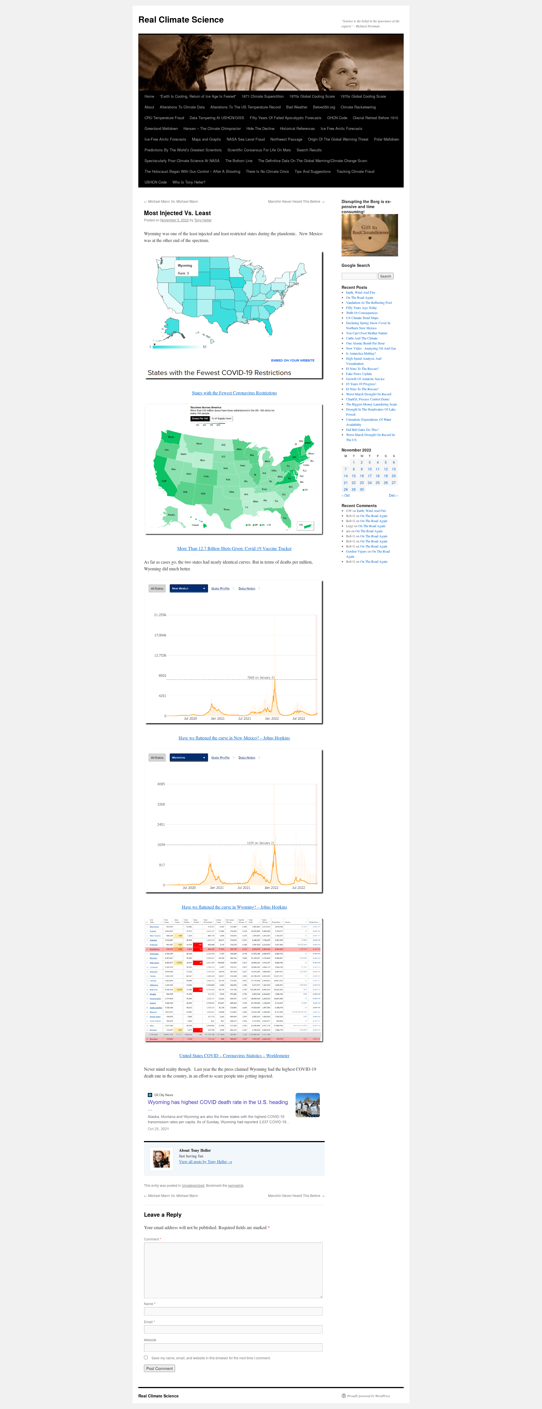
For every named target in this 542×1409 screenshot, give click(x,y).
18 (378, 475)
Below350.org (324, 107)
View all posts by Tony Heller (205, 1161)
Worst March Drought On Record (368, 394)
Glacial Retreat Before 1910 (375, 117)
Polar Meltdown (386, 139)
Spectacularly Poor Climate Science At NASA (182, 160)
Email (149, 1321)
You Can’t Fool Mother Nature (366, 333)
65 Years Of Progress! (361, 383)
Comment (152, 1238)
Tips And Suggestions (313, 171)
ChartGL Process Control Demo (367, 399)
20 (394, 475)
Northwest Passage (286, 139)
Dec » (393, 495)
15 (354, 475)
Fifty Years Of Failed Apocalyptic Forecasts (286, 117)
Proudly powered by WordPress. (369, 1395)
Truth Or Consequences (362, 312)
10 (370, 468)
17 (370, 475)
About (149, 107)
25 (378, 482)
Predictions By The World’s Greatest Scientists (183, 149)
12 (386, 468)
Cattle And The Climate (361, 338)
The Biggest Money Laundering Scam (371, 404)
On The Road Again (359, 297)
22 (354, 482)
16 (362, 475)
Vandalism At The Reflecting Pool (369, 302)
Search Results (309, 149)
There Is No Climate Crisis (267, 171)
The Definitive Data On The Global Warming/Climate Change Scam (312, 160)
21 (346, 482)
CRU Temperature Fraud (164, 117)
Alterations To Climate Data (182, 107)
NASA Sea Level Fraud (246, 139)
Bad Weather (296, 107)
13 (394, 468)
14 (346, 475)
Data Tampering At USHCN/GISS (217, 117)
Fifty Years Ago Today (361, 307)
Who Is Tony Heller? (189, 182)
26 (386, 482)
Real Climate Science (181, 19)
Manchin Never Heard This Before (296, 201)
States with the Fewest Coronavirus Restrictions (234, 393)
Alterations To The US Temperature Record (245, 107)
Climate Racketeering (358, 107)
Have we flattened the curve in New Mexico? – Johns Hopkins (234, 738)
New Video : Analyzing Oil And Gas (371, 348)
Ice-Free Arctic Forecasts (165, 139)
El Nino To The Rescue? (362, 368)
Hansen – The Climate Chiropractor (212, 128)
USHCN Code (156, 182)
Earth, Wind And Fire (360, 292)
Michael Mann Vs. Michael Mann (171, 201)
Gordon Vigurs (356, 551)
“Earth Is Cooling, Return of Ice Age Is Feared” (198, 96)
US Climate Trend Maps (362, 317)
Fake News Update (359, 373)
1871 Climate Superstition (263, 96)
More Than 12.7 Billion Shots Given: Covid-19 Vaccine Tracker (234, 548)
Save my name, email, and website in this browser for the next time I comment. (211, 1357)
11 (378, 468)
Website (150, 1339)
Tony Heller (203, 219)
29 (354, 489)
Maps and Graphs (206, 139)
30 (362, 489)
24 (370, 482)
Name (150, 1303)
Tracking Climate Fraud (355, 171)
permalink (235, 1185)
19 (386, 475)
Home (149, 96)
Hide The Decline (260, 128)
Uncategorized (193, 1185)
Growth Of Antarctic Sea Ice (365, 378)
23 (362, 482)
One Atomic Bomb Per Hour (365, 343)
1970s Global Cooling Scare (312, 96)
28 (346, 489)
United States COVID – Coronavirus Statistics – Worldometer (234, 1055)
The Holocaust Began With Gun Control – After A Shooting (192, 171)
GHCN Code (337, 117)
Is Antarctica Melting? (361, 353)
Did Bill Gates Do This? (362, 429)
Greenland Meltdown (161, 128)
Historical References (297, 128)
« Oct (345, 495)
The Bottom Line (238, 160)
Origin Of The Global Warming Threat (338, 139)
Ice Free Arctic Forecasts (341, 128)
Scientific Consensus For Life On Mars (259, 149)
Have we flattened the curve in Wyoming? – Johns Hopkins (234, 907)
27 (394, 482)
